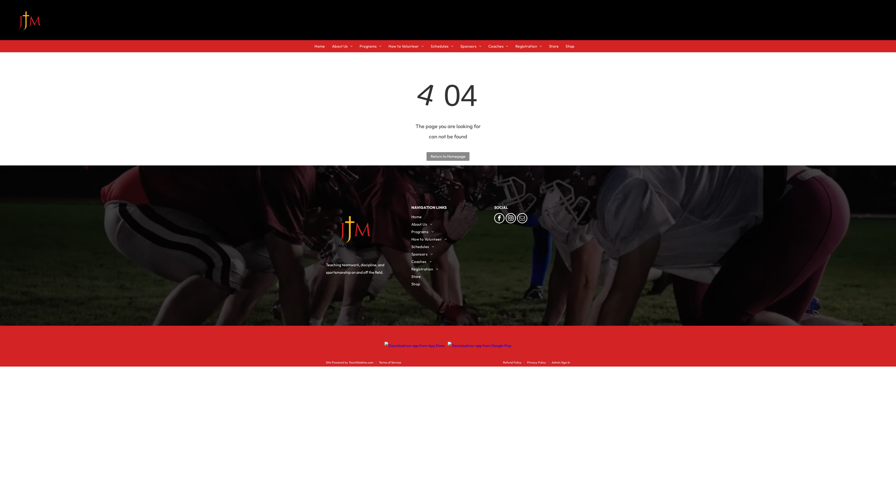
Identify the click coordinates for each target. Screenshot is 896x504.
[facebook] (499, 218)
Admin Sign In (561, 362)
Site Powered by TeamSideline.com (349, 362)
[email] (522, 218)
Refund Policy (512, 362)
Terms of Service (390, 362)
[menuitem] (323, 46)
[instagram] (511, 218)
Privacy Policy (536, 362)
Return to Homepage (448, 156)
